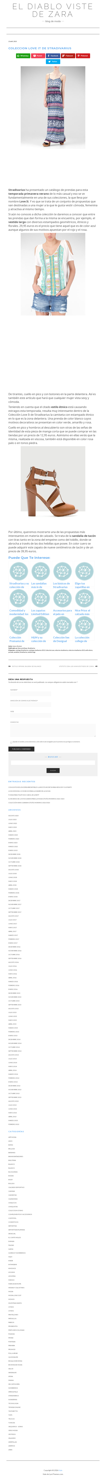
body (10, 1180)
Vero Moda (13, 1430)
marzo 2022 (13, 846)
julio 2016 (12, 966)
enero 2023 (12, 843)
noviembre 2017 (14, 904)
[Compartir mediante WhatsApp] (23, 55)
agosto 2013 (13, 1101)
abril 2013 (12, 1117)
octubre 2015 (14, 1001)
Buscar (53, 770)
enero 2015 (12, 1036)
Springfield (13, 1392)
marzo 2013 (13, 1120)
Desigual (12, 1234)
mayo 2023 (12, 827)
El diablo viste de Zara (53, 10)
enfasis (11, 1241)
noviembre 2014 (14, 1043)
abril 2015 (12, 1024)
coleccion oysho (15, 1210)
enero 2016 (12, 989)
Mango (11, 1280)
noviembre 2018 (14, 858)
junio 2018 (12, 877)
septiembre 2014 (14, 1051)
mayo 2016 (12, 974)
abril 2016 (12, 978)
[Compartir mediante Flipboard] (68, 55)
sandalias (17, 652)
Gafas (10, 1249)
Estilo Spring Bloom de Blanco (26, 666)
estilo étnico (89, 650)
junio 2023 (12, 823)
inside (10, 1261)
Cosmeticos (13, 1222)
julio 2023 (12, 819)
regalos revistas (15, 1361)
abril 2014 (12, 1070)
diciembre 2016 (14, 947)
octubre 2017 (14, 908)
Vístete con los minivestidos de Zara (76, 666)
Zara (10, 1450)
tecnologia (13, 1403)
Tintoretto (13, 1411)
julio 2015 (12, 1012)
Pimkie (10, 1338)
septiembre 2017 (14, 912)
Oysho (11, 1307)
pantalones (13, 1315)
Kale (60, 1470)
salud (10, 1369)
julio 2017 (12, 920)
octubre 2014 (14, 1047)
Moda (10, 1291)
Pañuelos (12, 1318)
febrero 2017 (13, 939)
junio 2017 (12, 924)
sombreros (13, 1388)
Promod (11, 1349)
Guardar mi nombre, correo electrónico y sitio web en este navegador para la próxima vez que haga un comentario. (46, 741)
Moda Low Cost (14, 1295)
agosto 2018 (13, 870)
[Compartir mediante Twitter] (53, 61)
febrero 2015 (13, 1032)
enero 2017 (12, 943)
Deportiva (12, 1226)
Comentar (14, 722)
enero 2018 (12, 897)
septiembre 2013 (14, 1097)
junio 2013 (12, 1109)
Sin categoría (14, 1384)
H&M (10, 1257)
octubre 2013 (14, 1093)
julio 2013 (12, 1105)
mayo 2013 (12, 1113)
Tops (10, 1415)
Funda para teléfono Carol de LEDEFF (23, 795)
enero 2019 (12, 850)
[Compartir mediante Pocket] (38, 55)
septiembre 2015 (14, 1005)
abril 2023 (12, 831)
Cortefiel (12, 1218)
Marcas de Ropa (22, 648)
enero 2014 (12, 1082)
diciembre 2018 (14, 854)
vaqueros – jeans (15, 1426)
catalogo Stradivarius (22, 650)
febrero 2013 (13, 1124)
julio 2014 (12, 1059)
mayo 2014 (12, 1066)
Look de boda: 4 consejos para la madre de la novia (29, 791)
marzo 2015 (13, 1028)
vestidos (12, 1434)
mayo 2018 (12, 881)
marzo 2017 (13, 935)
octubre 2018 (14, 862)
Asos (10, 1141)
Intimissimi (12, 1264)
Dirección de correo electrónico (24, 701)
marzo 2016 (13, 981)
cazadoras (12, 1199)
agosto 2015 (13, 1008)
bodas (11, 1176)
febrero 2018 (13, 893)
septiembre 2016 (14, 958)
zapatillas (12, 1442)
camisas (11, 1191)
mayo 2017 (12, 927)
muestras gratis (15, 1303)
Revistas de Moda (15, 1365)
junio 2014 (12, 1063)
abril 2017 (12, 931)
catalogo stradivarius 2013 (37, 650)
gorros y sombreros (16, 1253)
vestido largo (31, 652)
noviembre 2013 (14, 1090)
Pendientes (12, 1326)
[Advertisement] (53, 168)
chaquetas (13, 1207)
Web (12, 711)
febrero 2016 (13, 985)
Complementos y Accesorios (20, 1214)
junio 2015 (12, 1016)
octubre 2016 (14, 954)
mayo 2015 (12, 1020)
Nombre (14, 690)
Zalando (12, 1438)
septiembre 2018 (14, 866)
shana (11, 1380)
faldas (11, 1245)
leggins (11, 1272)
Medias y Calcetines (16, 1288)
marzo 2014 (13, 1074)
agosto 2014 (13, 1055)
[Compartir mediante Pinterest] (83, 55)
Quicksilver (13, 1357)
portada (10, 652)
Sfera (10, 1376)
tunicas (11, 1423)
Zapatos (11, 1446)
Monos (11, 1299)
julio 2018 (12, 873)
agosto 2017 (13, 916)
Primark (11, 1345)
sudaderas (12, 1399)
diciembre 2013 (14, 1086)
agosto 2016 (13, 962)
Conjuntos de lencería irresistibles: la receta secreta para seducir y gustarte (40, 787)
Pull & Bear (13, 1353)
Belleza (11, 1149)
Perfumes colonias (16, 1330)
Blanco (11, 1164)
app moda (12, 1137)
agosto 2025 (13, 816)
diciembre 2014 (14, 1039)
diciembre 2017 (14, 900)
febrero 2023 (13, 839)
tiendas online (14, 1407)
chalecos (12, 1203)
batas (10, 1145)
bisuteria (12, 1160)
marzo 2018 (13, 889)
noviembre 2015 (14, 997)
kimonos (12, 1268)
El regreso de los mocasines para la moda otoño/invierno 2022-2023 (36, 799)
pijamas (11, 1334)
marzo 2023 (13, 835)
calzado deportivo (16, 1187)
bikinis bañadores (15, 1156)
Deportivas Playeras (16, 1230)
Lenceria (12, 1276)
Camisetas (12, 1195)
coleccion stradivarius (61, 650)
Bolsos (11, 1183)
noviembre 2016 (14, 951)
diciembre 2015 (14, 993)
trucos (11, 1419)
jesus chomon (17, 646)
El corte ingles (14, 1237)
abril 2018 (12, 885)
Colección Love (49, 650)
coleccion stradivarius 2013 (76, 650)
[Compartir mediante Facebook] (53, 55)
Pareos (11, 1322)
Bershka (11, 1153)
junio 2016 (12, 970)
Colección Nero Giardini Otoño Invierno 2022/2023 (29, 803)
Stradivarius (31, 648)
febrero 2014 (13, 1078)
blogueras (12, 1172)
